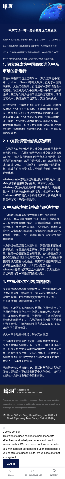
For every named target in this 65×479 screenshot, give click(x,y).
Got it (11, 464)
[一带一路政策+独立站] (32, 470)
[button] (59, 6)
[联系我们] (54, 470)
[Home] (10, 470)
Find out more (25, 457)
